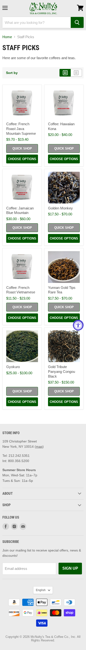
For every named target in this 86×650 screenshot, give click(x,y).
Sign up (70, 568)
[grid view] (65, 73)
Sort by (12, 73)
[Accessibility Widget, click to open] (78, 325)
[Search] (77, 22)
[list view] (76, 73)
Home (7, 37)
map (39, 446)
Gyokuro (13, 367)
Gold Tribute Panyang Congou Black (61, 371)
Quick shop (22, 148)
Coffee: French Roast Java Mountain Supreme (21, 128)
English (41, 590)
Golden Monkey (60, 208)
